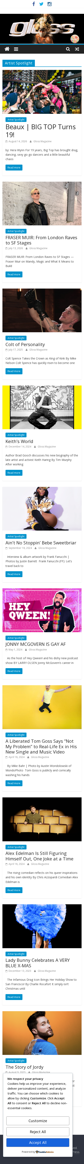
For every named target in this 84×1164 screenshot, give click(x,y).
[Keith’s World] (41, 388)
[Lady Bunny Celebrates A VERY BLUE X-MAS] (41, 906)
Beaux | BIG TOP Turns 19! (41, 130)
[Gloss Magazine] (42, 16)
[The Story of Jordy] (41, 1013)
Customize (38, 1120)
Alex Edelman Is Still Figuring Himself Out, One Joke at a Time (39, 855)
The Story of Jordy (24, 1067)
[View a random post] (77, 49)
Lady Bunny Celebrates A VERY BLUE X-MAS (38, 962)
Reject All (38, 1131)
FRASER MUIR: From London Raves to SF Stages (41, 240)
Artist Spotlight (16, 119)
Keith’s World (19, 441)
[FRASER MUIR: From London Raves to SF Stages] (41, 184)
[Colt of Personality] (41, 291)
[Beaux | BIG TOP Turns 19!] (41, 72)
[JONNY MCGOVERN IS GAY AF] (41, 591)
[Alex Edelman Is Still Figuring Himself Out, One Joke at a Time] (41, 800)
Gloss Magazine (42, 141)
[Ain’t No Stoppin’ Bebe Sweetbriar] (41, 489)
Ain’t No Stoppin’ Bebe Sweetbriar (41, 543)
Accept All (37, 1142)
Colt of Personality (25, 344)
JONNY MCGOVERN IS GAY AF (36, 644)
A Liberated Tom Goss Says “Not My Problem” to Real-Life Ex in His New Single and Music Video (41, 746)
